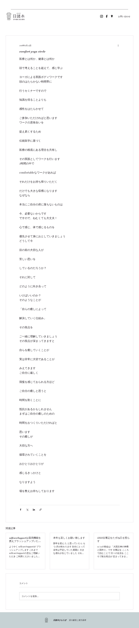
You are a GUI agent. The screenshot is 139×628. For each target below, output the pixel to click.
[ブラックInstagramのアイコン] (101, 16)
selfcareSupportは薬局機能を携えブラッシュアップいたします (25, 539)
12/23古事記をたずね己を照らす (113, 539)
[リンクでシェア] (40, 509)
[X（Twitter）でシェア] (27, 509)
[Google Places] (112, 16)
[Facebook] (107, 16)
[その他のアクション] (118, 45)
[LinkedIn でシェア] (34, 509)
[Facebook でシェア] (20, 509)
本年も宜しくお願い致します (69, 537)
